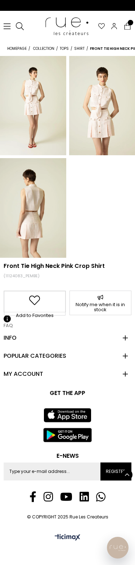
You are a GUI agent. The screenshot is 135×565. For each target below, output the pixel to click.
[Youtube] (66, 496)
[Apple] (67, 415)
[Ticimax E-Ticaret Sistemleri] (67, 538)
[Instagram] (48, 496)
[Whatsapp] (100, 496)
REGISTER (116, 471)
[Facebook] (33, 496)
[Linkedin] (84, 496)
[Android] (68, 435)
